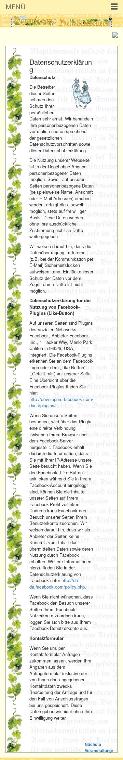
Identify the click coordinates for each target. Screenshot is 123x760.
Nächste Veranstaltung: (99, 747)
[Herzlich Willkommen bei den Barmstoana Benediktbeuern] (61, 20)
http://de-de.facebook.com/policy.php (57, 583)
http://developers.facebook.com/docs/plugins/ (61, 402)
